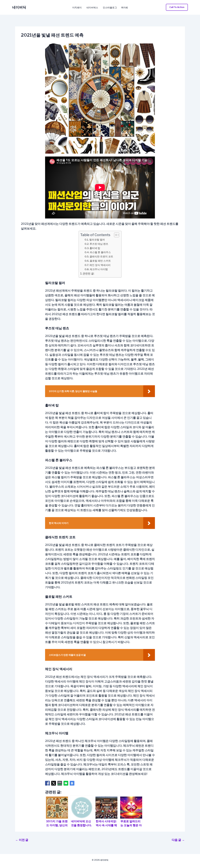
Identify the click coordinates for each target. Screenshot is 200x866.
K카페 (125, 7)
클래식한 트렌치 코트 (101, 256)
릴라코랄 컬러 (97, 239)
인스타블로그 (110, 7)
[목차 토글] (115, 234)
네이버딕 (19, 7)
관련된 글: (88, 273)
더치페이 (77, 7)
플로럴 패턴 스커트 (100, 260)
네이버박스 (92, 7)
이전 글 (21, 839)
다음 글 (178, 839)
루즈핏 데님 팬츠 (99, 243)
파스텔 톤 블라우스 (100, 252)
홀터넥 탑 (95, 248)
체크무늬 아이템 (99, 269)
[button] (177, 7)
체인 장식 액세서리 (100, 264)
